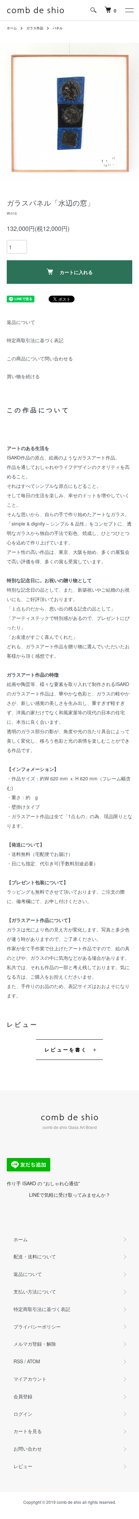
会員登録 (22, 1396)
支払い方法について (34, 1291)
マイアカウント (30, 1378)
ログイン (22, 1413)
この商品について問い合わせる (40, 358)
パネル (58, 28)
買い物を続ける (23, 376)
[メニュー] (129, 10)
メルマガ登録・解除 (34, 1343)
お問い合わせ (27, 1448)
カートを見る (27, 1431)
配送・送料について (34, 1256)
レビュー (22, 1466)
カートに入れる (76, 272)
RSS (18, 1361)
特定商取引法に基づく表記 (35, 340)
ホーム (12, 28)
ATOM (33, 1361)
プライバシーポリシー (37, 1326)
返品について (21, 322)
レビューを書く (66, 1049)
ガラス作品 (34, 28)
